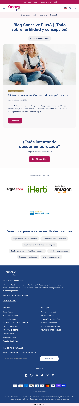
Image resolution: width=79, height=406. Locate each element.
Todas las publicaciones (39, 38)
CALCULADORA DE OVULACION (15, 323)
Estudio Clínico (8, 334)
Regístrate (49, 358)
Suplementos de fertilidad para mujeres (39, 245)
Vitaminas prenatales (51, 257)
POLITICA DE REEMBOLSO (51, 330)
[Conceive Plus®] (14, 8)
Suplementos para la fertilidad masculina (27, 251)
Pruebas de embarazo (28, 257)
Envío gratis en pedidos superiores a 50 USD (39, 2)
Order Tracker (8, 312)
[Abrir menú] (4, 8)
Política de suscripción (49, 312)
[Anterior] (7, 2)
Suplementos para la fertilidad (25, 239)
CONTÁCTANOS (9, 300)
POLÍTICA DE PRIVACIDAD (51, 326)
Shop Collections (9, 319)
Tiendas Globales (9, 337)
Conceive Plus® (42, 391)
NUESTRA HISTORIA (11, 330)
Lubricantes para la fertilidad (54, 239)
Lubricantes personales (59, 251)
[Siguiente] (72, 2)
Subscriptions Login (10, 315)
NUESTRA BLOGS (10, 326)
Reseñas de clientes (10, 341)
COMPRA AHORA (39, 159)
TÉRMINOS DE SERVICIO (50, 319)
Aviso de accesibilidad (49, 323)
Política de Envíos (47, 315)
